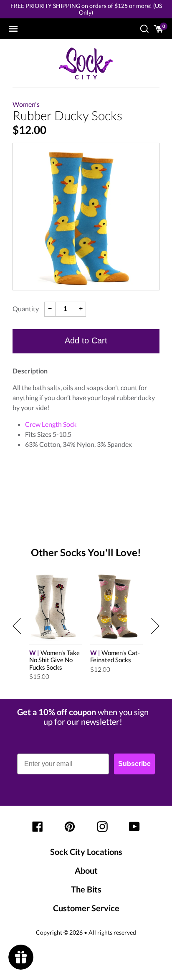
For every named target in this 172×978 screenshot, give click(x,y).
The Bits (86, 889)
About (86, 870)
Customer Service (86, 908)
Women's (26, 104)
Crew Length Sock (50, 424)
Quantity (26, 309)
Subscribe (134, 763)
